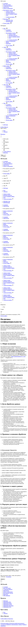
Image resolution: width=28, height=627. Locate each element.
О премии (5, 3)
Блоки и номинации (8, 8)
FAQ (7, 15)
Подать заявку (6, 23)
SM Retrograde (9, 21)
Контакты (3, 134)
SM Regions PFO (7, 602)
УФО (4, 103)
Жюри (7, 42)
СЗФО (5, 47)
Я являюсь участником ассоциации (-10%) (10, 314)
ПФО (4, 28)
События (5, 131)
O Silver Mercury (4, 618)
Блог (4, 130)
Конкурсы (5, 19)
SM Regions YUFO (7, 604)
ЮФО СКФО (6, 66)
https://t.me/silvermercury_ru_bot (18, 356)
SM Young (5, 124)
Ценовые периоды (10, 12)
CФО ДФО (6, 84)
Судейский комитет (7, 5)
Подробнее (8, 576)
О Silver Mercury (4, 127)
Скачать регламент (10, 17)
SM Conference (6, 595)
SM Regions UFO (7, 607)
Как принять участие (8, 10)
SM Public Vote (9, 20)
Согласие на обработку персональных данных (11, 624)
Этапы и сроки (9, 11)
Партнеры (8, 43)
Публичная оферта (5, 623)
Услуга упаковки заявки (11, 14)
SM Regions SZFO (7, 603)
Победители (6, 7)
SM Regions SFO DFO (8, 605)
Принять (2, 579)
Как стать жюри (7, 4)
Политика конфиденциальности (16, 623)
